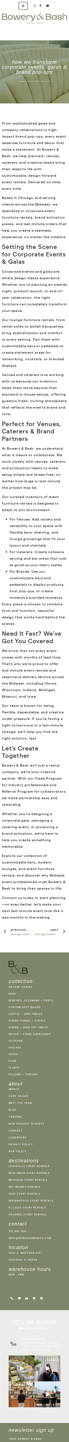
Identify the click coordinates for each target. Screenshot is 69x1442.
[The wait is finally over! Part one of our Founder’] (47, 1368)
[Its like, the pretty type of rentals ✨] (21, 1368)
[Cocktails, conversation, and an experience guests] (21, 1394)
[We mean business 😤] (47, 1394)
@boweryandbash (34, 1328)
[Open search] (34, 6)
